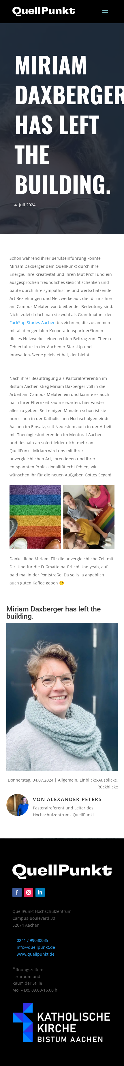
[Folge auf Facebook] (17, 892)
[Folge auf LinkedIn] (40, 892)
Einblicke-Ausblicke (98, 780)
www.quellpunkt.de (35, 954)
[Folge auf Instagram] (28, 892)
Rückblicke (107, 787)
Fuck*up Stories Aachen (33, 322)
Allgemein (67, 780)
